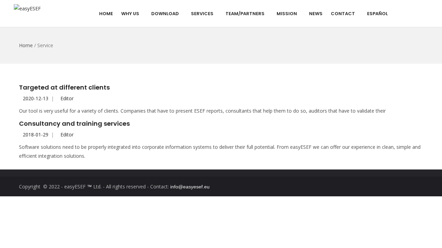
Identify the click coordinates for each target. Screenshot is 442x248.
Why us (130, 13)
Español (377, 13)
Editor (67, 98)
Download (165, 13)
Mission (287, 13)
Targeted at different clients (64, 87)
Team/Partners (245, 13)
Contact (343, 13)
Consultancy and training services (74, 123)
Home (106, 13)
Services (202, 13)
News (316, 13)
